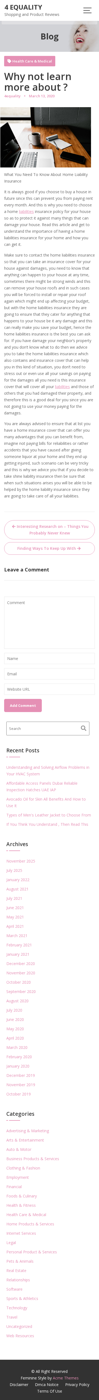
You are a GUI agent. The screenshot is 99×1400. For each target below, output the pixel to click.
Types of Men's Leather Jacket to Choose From (48, 815)
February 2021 (19, 944)
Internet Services (21, 1233)
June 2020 (15, 1019)
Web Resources (20, 1335)
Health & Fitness (21, 1205)
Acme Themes (66, 1378)
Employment (17, 1177)
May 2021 (15, 917)
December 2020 (20, 963)
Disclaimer (19, 1384)
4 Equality (23, 7)
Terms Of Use (49, 1391)
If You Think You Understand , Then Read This (47, 824)
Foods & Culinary (21, 1196)
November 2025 (20, 861)
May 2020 (15, 1028)
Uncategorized (19, 1326)
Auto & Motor (18, 1149)
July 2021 (14, 898)
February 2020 (19, 1056)
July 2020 (14, 1010)
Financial (14, 1186)
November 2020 (20, 972)
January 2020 (17, 1066)
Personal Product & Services (31, 1251)
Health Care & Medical (32, 61)
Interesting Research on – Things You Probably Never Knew (53, 530)
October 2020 (18, 982)
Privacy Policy (77, 1384)
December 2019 (20, 1075)
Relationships (18, 1279)
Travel (11, 1317)
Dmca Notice (47, 1384)
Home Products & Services (30, 1224)
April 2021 (15, 926)
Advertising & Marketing (27, 1130)
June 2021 (15, 907)
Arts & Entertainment (25, 1140)
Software (14, 1289)
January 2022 (17, 879)
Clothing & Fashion (23, 1168)
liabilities (26, 211)
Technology (16, 1307)
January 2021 (17, 954)
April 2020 (15, 1038)
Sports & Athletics (22, 1298)
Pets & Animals (20, 1261)
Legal (11, 1242)
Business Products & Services (32, 1158)
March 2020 (17, 1047)
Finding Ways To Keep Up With (46, 548)
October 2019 (18, 1094)
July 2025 (14, 870)
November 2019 (20, 1084)
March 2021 (17, 935)
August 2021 (17, 889)
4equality (12, 95)
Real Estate (16, 1270)
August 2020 (17, 1000)
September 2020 (21, 991)
